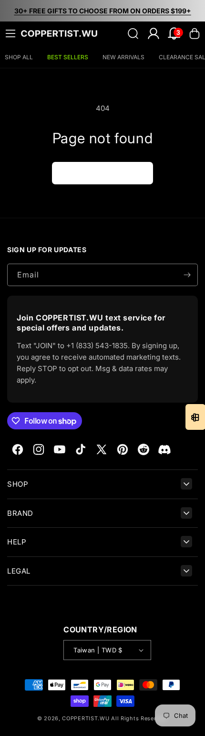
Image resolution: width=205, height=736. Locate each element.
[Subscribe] (186, 275)
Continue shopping (102, 172)
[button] (10, 33)
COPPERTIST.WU (85, 718)
